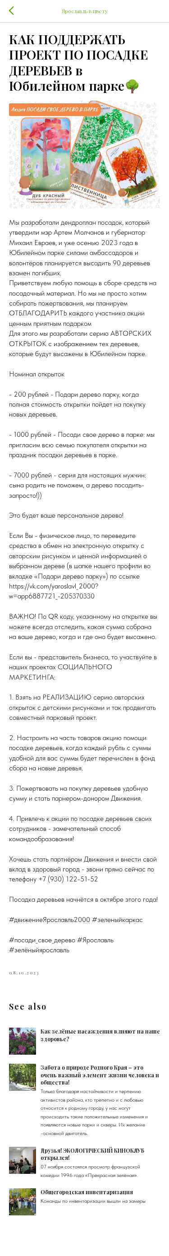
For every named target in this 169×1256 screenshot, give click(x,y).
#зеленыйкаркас (117, 919)
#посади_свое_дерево (42, 940)
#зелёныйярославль (39, 949)
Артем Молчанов (79, 232)
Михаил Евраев (32, 242)
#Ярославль (95, 940)
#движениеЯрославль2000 (49, 919)
